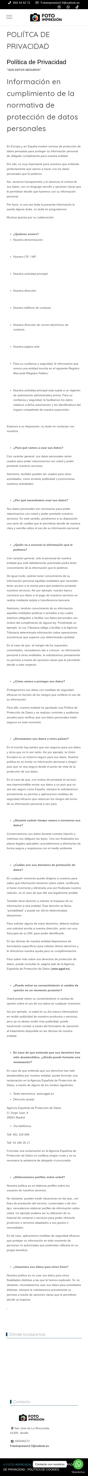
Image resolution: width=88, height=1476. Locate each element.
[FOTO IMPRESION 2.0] (45, 17)
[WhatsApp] (68, 7)
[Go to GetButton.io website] (78, 1472)
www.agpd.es (60, 968)
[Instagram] (59, 7)
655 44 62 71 (21, 2)
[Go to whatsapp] (78, 1464)
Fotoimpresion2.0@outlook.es (60, 2)
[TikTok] (77, 7)
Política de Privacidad (36, 62)
